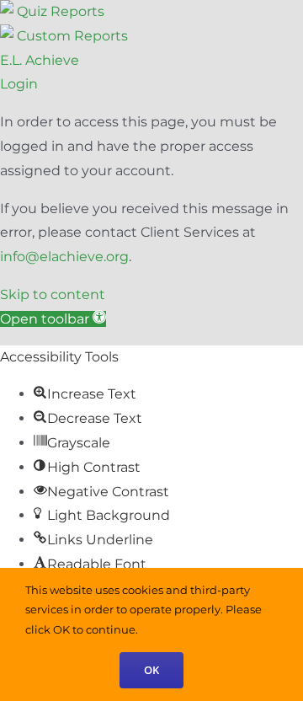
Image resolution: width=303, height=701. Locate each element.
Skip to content (52, 294)
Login (19, 84)
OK (151, 669)
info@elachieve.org (64, 257)
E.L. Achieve (39, 60)
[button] (53, 319)
